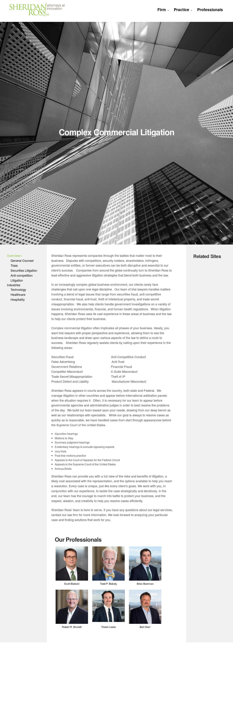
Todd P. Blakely (108, 583)
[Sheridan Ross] (37, 9)
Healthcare (18, 294)
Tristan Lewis (108, 627)
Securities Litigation (24, 270)
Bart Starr (145, 627)
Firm (161, 9)
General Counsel (22, 260)
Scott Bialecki (71, 583)
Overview (13, 255)
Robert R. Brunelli (72, 627)
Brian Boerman (145, 583)
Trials (14, 265)
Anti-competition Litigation (22, 277)
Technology (18, 289)
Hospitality (18, 299)
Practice (181, 9)
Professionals (210, 9)
